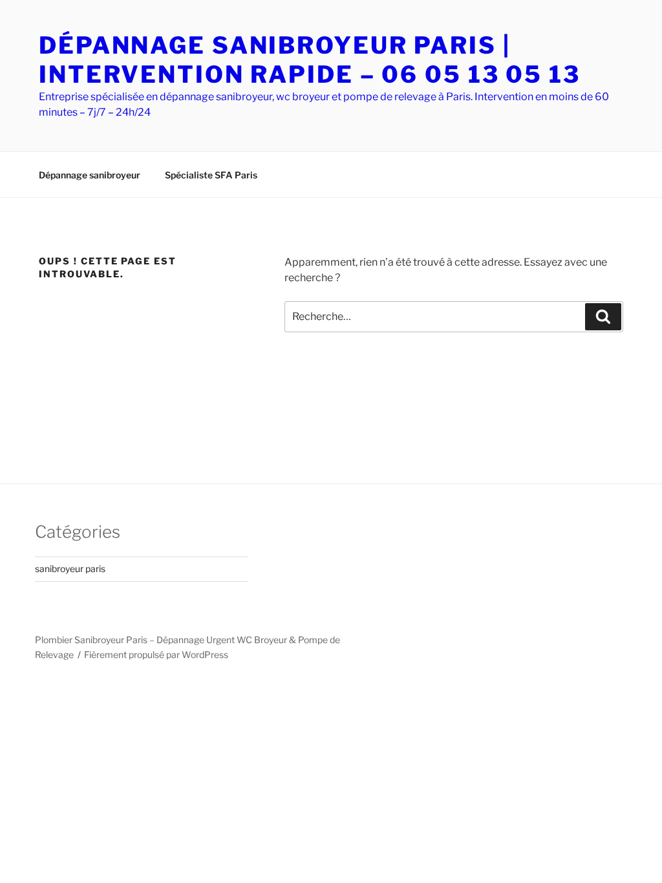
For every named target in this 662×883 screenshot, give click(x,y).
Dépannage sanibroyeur (89, 174)
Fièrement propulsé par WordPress (156, 654)
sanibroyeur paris (70, 568)
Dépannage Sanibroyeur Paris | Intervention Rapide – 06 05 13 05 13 (310, 60)
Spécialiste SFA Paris (211, 174)
